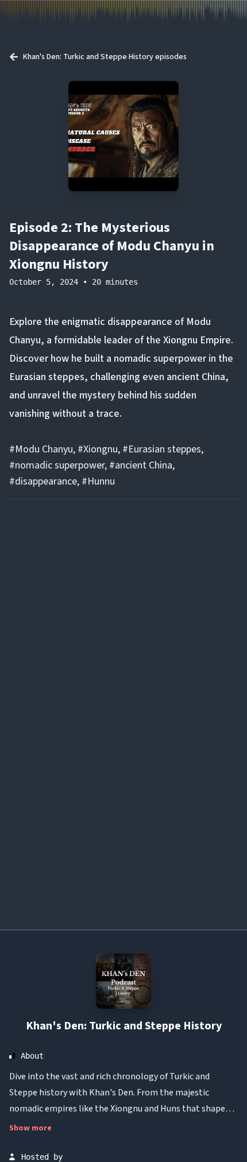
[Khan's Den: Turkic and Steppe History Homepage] (123, 981)
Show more (30, 1128)
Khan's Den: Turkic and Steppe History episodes (105, 57)
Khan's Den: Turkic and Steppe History (124, 1026)
